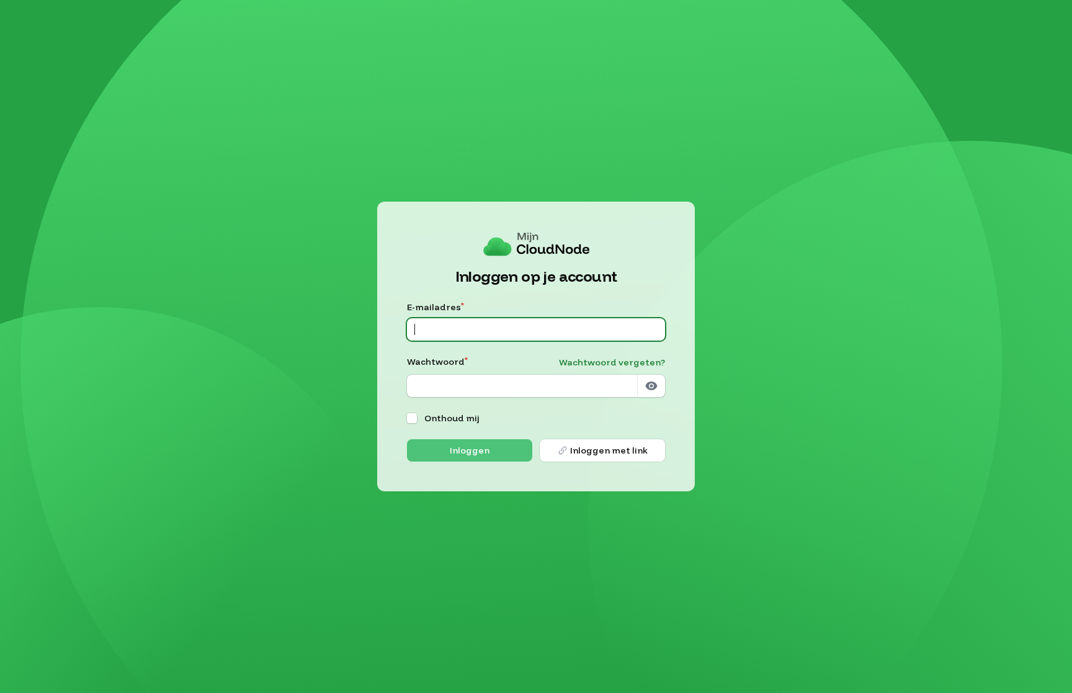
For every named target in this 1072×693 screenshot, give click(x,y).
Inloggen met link (609, 450)
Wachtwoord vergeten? (612, 362)
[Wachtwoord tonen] (651, 386)
